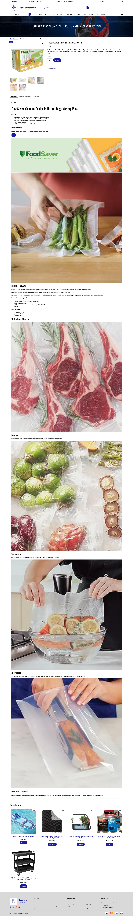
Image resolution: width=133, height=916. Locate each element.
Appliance (53, 902)
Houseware (15, 39)
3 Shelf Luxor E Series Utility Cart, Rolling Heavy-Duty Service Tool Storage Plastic (23, 878)
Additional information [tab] (25, 96)
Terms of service (71, 908)
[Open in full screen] (13, 135)
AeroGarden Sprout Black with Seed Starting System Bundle (81, 837)
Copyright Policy (88, 904)
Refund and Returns (88, 906)
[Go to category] (30, 14)
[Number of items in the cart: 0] (122, 14)
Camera (35, 908)
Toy (34, 902)
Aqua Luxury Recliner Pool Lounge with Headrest (23, 836)
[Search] (88, 7)
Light (35, 906)
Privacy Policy (87, 908)
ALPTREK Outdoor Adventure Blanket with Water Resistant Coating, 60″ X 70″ (52, 837)
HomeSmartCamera (17, 913)
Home (11, 39)
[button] (43, 44)
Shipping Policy (70, 906)
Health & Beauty (54, 906)
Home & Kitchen (54, 908)
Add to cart (57, 60)
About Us (86, 902)
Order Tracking (70, 904)
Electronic (53, 904)
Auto (35, 904)
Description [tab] (14, 96)
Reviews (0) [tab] (36, 96)
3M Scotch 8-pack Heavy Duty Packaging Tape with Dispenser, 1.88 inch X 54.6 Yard (109, 837)
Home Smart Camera (28, 7)
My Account (70, 902)
